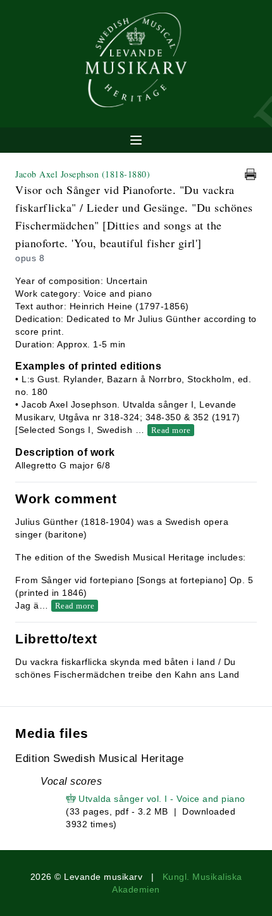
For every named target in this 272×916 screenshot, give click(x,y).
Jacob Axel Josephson (82, 174)
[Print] (250, 174)
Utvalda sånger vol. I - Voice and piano (161, 799)
